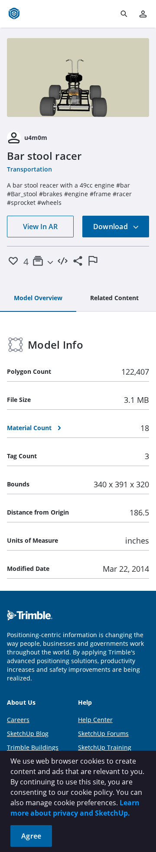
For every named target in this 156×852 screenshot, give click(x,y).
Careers (18, 720)
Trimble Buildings (32, 747)
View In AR (40, 226)
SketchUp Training (104, 747)
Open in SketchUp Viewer (78, 77)
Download (111, 226)
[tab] (38, 298)
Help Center (95, 720)
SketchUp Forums (103, 733)
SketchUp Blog (28, 733)
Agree (31, 836)
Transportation (29, 169)
